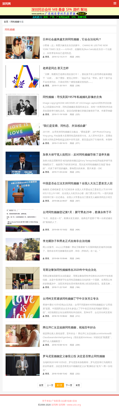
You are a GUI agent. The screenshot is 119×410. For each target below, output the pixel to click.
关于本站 (46, 400)
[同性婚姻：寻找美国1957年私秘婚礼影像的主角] (23, 95)
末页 (78, 385)
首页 (6, 21)
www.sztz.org (74, 404)
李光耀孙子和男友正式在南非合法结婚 (66, 241)
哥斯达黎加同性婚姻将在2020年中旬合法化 (69, 270)
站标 (69, 400)
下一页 (69, 385)
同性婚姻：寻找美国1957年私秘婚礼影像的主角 (72, 97)
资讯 (47, 56)
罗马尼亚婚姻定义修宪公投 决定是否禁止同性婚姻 (74, 356)
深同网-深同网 (58, 404)
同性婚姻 (15, 21)
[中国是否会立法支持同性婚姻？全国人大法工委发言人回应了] (23, 182)
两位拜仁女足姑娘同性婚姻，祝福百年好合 (69, 327)
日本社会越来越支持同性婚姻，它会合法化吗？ (72, 39)
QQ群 (64, 400)
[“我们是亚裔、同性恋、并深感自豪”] (23, 124)
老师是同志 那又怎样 (56, 68)
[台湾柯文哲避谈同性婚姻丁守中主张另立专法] (23, 297)
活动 (75, 400)
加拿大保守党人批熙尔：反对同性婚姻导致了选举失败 (76, 154)
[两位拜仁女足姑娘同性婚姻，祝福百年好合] (23, 326)
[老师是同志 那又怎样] (23, 66)
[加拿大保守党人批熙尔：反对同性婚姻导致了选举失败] (23, 153)
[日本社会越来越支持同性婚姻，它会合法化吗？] (23, 38)
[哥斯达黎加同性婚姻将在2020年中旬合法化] (23, 268)
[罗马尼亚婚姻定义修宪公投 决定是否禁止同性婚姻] (23, 354)
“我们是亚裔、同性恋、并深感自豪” (64, 125)
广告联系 (56, 400)
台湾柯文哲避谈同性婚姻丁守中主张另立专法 (71, 298)
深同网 (6, 3)
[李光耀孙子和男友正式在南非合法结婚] (23, 239)
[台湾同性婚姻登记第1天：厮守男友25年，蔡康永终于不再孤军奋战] (23, 210)
